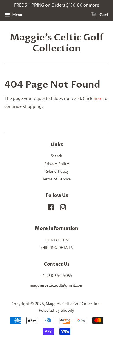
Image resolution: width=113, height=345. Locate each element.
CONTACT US (56, 240)
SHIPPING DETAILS (56, 247)
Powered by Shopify (56, 310)
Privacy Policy (56, 163)
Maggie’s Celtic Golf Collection (56, 43)
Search (56, 155)
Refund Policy (57, 171)
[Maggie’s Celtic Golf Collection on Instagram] (63, 208)
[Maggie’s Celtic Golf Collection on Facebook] (50, 208)
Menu (16, 14)
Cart (104, 15)
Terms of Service (56, 179)
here (98, 98)
